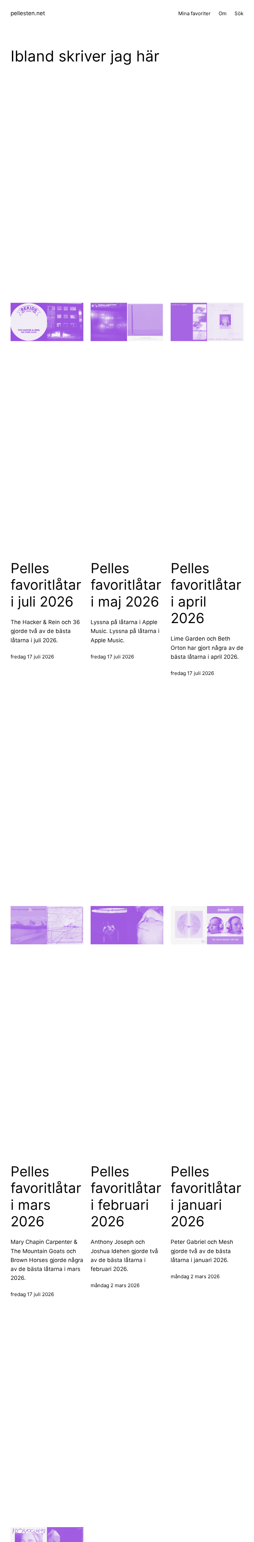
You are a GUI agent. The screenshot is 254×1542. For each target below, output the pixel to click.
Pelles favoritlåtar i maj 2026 (126, 585)
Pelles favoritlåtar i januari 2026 (206, 1196)
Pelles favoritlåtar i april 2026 (206, 593)
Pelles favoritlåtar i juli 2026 (46, 585)
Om (223, 13)
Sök (238, 13)
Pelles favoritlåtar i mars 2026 (46, 1196)
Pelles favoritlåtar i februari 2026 (126, 1196)
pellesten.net (28, 13)
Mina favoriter (194, 13)
